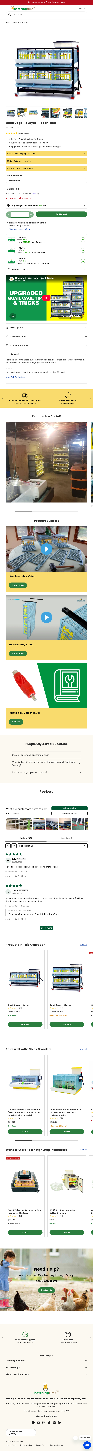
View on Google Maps (46, 1416)
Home (8, 22)
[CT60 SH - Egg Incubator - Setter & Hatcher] (67, 1181)
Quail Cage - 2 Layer (20, 22)
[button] (85, 8)
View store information (19, 229)
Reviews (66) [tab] (26, 838)
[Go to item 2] (25, 824)
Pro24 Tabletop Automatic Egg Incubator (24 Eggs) (24, 1211)
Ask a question (69, 813)
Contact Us (46, 1290)
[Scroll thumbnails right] (85, 824)
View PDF (16, 722)
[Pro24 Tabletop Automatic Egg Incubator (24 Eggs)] (25, 1181)
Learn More (27, 161)
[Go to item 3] (39, 824)
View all (83, 944)
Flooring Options (14, 175)
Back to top (45, 1355)
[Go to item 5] (65, 824)
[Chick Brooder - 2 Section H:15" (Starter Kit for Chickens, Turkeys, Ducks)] (67, 1080)
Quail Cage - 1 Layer (18, 1005)
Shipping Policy (26, 1445)
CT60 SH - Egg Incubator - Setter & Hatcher (63, 1211)
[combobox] (46, 14)
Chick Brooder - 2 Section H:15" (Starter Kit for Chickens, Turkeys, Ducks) (66, 1112)
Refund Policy (41, 1445)
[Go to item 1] (12, 824)
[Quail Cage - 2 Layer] (67, 975)
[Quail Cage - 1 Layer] (25, 975)
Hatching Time (17, 1441)
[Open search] (8, 845)
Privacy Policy (11, 1445)
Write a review (69, 808)
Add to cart (61, 214)
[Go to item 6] (78, 824)
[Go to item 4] (52, 824)
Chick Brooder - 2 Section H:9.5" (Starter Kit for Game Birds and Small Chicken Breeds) (24, 1112)
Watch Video (18, 585)
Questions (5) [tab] (67, 838)
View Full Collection (15, 377)
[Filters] (14, 845)
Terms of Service (56, 1445)
